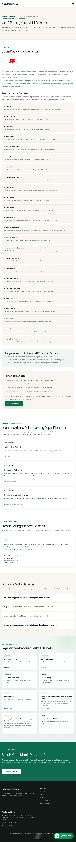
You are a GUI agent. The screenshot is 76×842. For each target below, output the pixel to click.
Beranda (4, 16)
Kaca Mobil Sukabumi (46, 803)
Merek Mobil (12, 16)
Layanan (42, 791)
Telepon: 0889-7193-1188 (9, 822)
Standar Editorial (44, 806)
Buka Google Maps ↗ (7, 825)
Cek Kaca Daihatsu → (14, 404)
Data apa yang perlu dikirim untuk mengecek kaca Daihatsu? (38, 597)
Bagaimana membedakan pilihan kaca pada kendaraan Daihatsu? (38, 606)
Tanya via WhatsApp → (11, 771)
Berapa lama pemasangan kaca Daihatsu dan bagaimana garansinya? (38, 625)
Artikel (41, 797)
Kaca (10, 3)
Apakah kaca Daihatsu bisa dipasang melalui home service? (38, 616)
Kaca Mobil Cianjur (45, 800)
